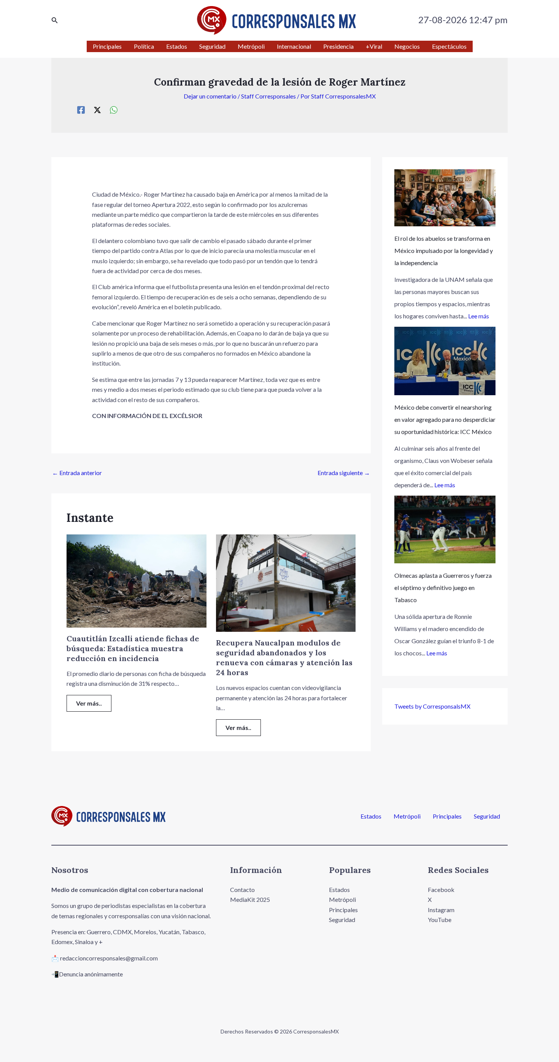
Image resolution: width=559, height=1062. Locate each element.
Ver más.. (89, 703)
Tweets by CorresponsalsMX (432, 706)
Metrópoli (407, 816)
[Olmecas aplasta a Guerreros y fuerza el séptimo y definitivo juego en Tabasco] (444, 529)
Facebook (441, 889)
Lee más (478, 316)
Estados (370, 816)
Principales (447, 816)
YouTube (439, 919)
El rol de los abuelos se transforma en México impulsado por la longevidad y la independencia (443, 250)
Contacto (242, 889)
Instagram (441, 909)
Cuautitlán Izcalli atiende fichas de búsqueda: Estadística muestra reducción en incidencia (133, 648)
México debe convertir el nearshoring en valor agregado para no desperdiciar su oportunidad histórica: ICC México (444, 419)
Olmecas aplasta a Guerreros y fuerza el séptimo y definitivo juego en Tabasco (443, 587)
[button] (54, 20)
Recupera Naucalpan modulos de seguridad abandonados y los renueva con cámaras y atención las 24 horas (284, 657)
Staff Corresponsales (268, 96)
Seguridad (487, 816)
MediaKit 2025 (250, 899)
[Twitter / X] (97, 109)
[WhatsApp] (114, 109)
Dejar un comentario (210, 96)
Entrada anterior (77, 472)
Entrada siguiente (344, 472)
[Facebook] (81, 109)
